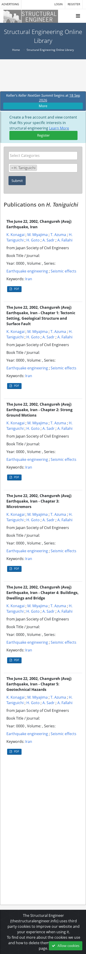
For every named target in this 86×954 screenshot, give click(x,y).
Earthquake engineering (27, 271)
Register (43, 135)
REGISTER (74, 4)
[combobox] (43, 155)
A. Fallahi (64, 240)
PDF (16, 289)
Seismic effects (63, 271)
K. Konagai (15, 234)
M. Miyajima (37, 234)
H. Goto (33, 240)
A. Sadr (48, 240)
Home (16, 50)
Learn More (59, 128)
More (43, 106)
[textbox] (44, 155)
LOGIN (58, 4)
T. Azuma (58, 234)
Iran (28, 278)
